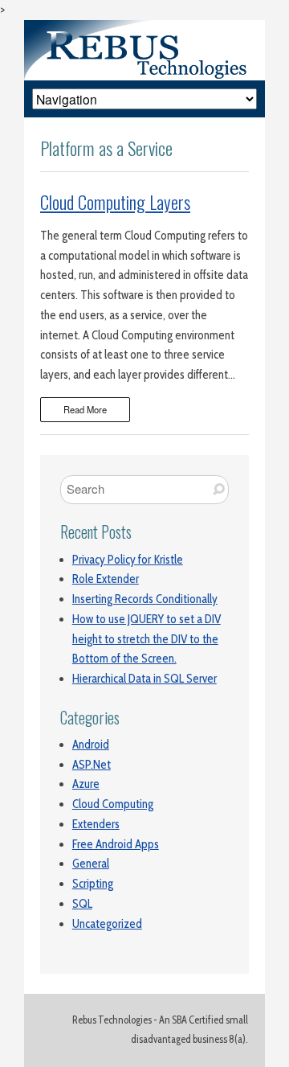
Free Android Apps (115, 844)
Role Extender (105, 579)
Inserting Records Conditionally (145, 599)
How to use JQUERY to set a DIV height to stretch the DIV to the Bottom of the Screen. (146, 639)
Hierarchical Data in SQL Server (144, 678)
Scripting (92, 883)
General (90, 863)
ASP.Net (91, 764)
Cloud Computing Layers (115, 201)
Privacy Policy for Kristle (127, 559)
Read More (85, 409)
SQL (82, 904)
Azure (86, 784)
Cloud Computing (112, 804)
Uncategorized (107, 924)
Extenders (96, 824)
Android (90, 744)
